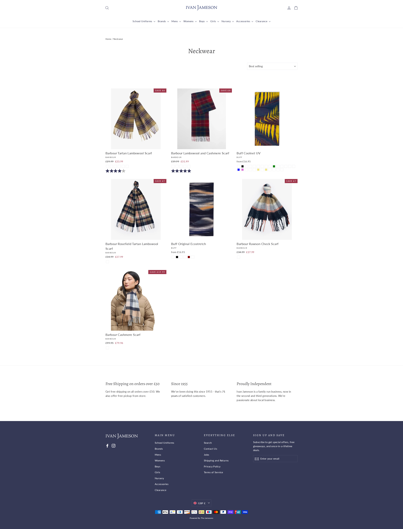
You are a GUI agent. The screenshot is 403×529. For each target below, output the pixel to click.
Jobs (206, 454)
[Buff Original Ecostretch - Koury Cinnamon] (181, 257)
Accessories (243, 21)
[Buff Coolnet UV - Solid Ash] (289, 166)
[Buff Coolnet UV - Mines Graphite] (266, 166)
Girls (213, 21)
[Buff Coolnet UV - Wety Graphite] (262, 166)
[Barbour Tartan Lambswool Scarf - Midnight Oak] (111, 166)
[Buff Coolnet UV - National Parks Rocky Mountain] (246, 169)
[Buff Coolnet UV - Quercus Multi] (238, 166)
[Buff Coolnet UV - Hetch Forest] (254, 169)
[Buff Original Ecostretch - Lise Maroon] (188, 257)
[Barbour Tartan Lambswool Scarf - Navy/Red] (123, 166)
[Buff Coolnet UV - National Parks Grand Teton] (282, 169)
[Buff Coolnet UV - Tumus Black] (242, 166)
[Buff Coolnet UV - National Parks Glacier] (274, 169)
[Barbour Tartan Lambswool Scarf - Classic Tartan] (107, 166)
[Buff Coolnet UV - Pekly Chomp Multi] (250, 169)
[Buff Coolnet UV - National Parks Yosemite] (262, 169)
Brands (162, 21)
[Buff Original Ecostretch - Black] (177, 257)
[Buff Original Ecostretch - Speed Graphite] (192, 257)
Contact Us (210, 448)
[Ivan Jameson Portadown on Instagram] (113, 445)
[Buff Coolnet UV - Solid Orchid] (242, 169)
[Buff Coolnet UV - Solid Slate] (270, 166)
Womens (188, 21)
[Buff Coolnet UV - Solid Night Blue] (238, 169)
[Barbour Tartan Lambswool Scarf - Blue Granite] (115, 166)
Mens (175, 21)
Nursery (226, 21)
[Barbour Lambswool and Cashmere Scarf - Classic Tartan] (181, 166)
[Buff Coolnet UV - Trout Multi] (270, 169)
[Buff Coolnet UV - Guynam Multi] (278, 166)
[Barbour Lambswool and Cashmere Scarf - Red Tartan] (188, 166)
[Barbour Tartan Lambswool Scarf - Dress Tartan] (119, 166)
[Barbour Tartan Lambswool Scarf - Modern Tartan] (127, 166)
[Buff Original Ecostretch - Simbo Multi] (185, 257)
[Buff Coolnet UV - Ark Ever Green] (274, 166)
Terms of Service (213, 472)
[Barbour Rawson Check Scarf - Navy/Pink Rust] (238, 257)
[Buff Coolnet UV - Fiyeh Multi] (254, 166)
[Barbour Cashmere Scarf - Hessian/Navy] (107, 348)
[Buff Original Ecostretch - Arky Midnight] (173, 257)
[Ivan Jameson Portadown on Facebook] (107, 445)
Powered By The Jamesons (201, 518)
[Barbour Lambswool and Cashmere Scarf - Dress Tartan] (185, 166)
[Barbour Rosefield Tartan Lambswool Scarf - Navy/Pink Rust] (107, 261)
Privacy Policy (212, 466)
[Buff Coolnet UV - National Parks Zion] (282, 166)
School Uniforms (143, 21)
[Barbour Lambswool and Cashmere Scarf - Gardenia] (177, 166)
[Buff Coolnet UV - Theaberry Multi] (250, 166)
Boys (202, 21)
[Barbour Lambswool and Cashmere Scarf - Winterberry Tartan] (173, 166)
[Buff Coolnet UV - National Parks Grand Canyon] (293, 166)
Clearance (262, 21)
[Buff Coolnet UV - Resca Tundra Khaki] (266, 169)
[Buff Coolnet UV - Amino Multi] (258, 166)
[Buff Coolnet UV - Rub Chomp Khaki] (258, 169)
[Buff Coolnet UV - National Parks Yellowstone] (278, 169)
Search (208, 442)
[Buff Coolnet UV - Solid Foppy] (285, 166)
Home (108, 39)
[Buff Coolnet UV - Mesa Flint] (246, 166)
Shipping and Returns (216, 460)
